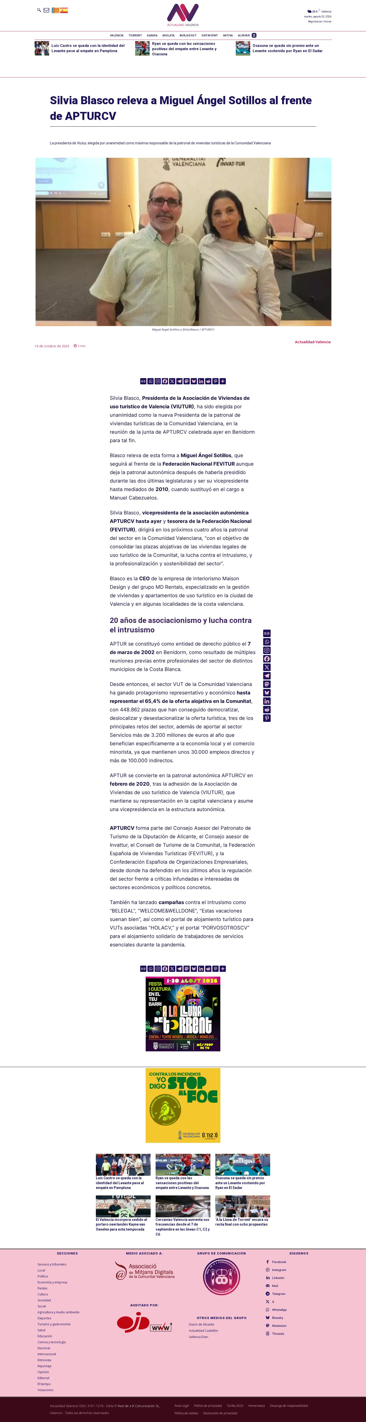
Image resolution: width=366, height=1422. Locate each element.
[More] (223, 381)
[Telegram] (179, 381)
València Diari (198, 1337)
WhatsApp (279, 1310)
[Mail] (268, 1286)
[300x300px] (183, 1050)
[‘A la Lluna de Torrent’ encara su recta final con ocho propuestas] (242, 1206)
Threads (278, 1334)
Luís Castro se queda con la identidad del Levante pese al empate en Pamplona (120, 1183)
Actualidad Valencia (313, 341)
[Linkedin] (201, 381)
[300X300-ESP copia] (183, 1105)
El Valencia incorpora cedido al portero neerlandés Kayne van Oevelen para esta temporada (121, 1224)
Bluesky (277, 1318)
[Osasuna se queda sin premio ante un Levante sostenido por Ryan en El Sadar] (243, 48)
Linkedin (278, 1278)
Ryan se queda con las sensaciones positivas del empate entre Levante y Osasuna (184, 48)
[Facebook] (165, 381)
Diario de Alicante (201, 1324)
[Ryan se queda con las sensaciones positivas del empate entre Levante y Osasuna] (142, 48)
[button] (39, 9)
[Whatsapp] (150, 381)
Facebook (279, 1262)
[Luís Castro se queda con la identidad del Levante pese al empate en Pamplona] (42, 48)
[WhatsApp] (268, 1310)
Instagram (279, 1270)
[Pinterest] (215, 381)
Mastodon (279, 1326)
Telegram (279, 1294)
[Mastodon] (186, 381)
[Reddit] (208, 381)
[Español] (64, 9)
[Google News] (143, 381)
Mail (275, 1286)
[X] (172, 381)
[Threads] (268, 1334)
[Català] (56, 9)
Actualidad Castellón (203, 1331)
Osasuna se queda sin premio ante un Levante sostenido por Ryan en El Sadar (240, 1183)
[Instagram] (158, 381)
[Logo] (183, 15)
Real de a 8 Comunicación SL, (139, 1406)
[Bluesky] (194, 381)
